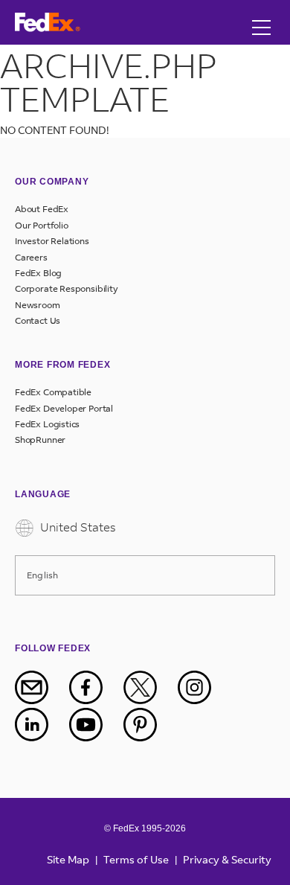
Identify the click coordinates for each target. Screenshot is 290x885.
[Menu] (261, 12)
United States (76, 526)
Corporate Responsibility (66, 289)
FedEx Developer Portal (64, 408)
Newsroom (37, 305)
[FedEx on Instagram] (204, 687)
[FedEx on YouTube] (95, 724)
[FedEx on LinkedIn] (41, 724)
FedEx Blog (38, 273)
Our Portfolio (41, 225)
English (42, 575)
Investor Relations (52, 241)
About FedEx (41, 209)
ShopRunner (40, 440)
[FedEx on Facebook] (95, 687)
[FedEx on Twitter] (149, 687)
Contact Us (37, 321)
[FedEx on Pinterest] (149, 724)
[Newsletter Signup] (41, 687)
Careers (31, 257)
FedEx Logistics (47, 424)
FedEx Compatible (53, 392)
